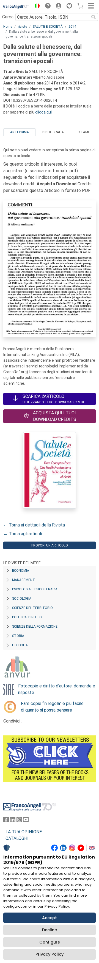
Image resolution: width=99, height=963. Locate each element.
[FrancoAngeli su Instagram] (19, 820)
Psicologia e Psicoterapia (34, 589)
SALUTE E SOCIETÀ (48, 27)
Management (23, 580)
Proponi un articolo (49, 545)
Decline (49, 930)
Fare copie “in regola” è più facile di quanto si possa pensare (52, 707)
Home (7, 27)
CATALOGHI (17, 838)
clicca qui (43, 112)
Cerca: (8, 16)
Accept (49, 917)
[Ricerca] (93, 17)
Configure (49, 942)
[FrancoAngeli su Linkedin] (12, 820)
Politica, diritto (27, 617)
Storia (18, 636)
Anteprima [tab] (19, 132)
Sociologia (21, 599)
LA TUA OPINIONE (24, 831)
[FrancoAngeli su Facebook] (6, 820)
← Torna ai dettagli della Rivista (34, 525)
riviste (22, 27)
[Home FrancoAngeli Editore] (16, 6)
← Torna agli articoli (22, 533)
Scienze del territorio (32, 608)
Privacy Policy (49, 954)
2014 (72, 27)
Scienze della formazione (34, 626)
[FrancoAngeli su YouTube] (26, 820)
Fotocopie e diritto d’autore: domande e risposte (56, 689)
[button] (35, 7)
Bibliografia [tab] (53, 132)
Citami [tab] (83, 132)
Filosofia (20, 645)
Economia (20, 571)
